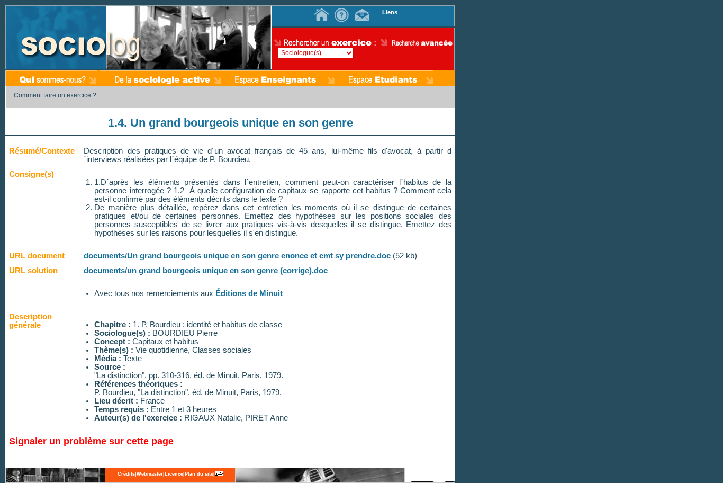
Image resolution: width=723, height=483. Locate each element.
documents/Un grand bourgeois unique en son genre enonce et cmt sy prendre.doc (237, 256)
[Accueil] (323, 11)
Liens (389, 12)
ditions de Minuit (252, 293)
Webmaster (150, 474)
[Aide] (343, 11)
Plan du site (199, 474)
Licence (174, 474)
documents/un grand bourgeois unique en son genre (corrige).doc (206, 270)
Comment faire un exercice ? (55, 95)
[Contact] (363, 11)
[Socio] (56, 37)
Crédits (126, 474)
